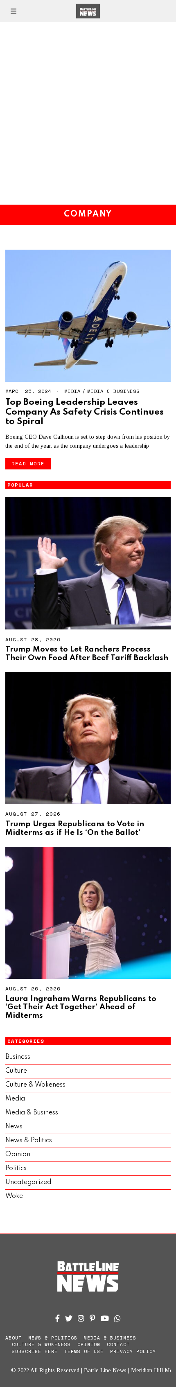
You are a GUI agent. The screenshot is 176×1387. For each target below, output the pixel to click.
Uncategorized (28, 1182)
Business (17, 1057)
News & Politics (28, 1140)
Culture (16, 1071)
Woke (14, 1196)
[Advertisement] (88, 113)
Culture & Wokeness (35, 1085)
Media (72, 391)
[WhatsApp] (117, 1318)
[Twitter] (68, 1318)
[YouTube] (105, 1318)
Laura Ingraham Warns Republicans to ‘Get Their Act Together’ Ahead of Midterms (80, 1007)
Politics (16, 1168)
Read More (28, 463)
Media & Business (113, 391)
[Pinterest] (92, 1318)
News (14, 1126)
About (13, 1338)
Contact (118, 1344)
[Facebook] (57, 1318)
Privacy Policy (133, 1351)
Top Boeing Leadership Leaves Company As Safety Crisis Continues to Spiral (84, 412)
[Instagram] (81, 1318)
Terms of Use (84, 1351)
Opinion (17, 1154)
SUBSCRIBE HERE (35, 1351)
